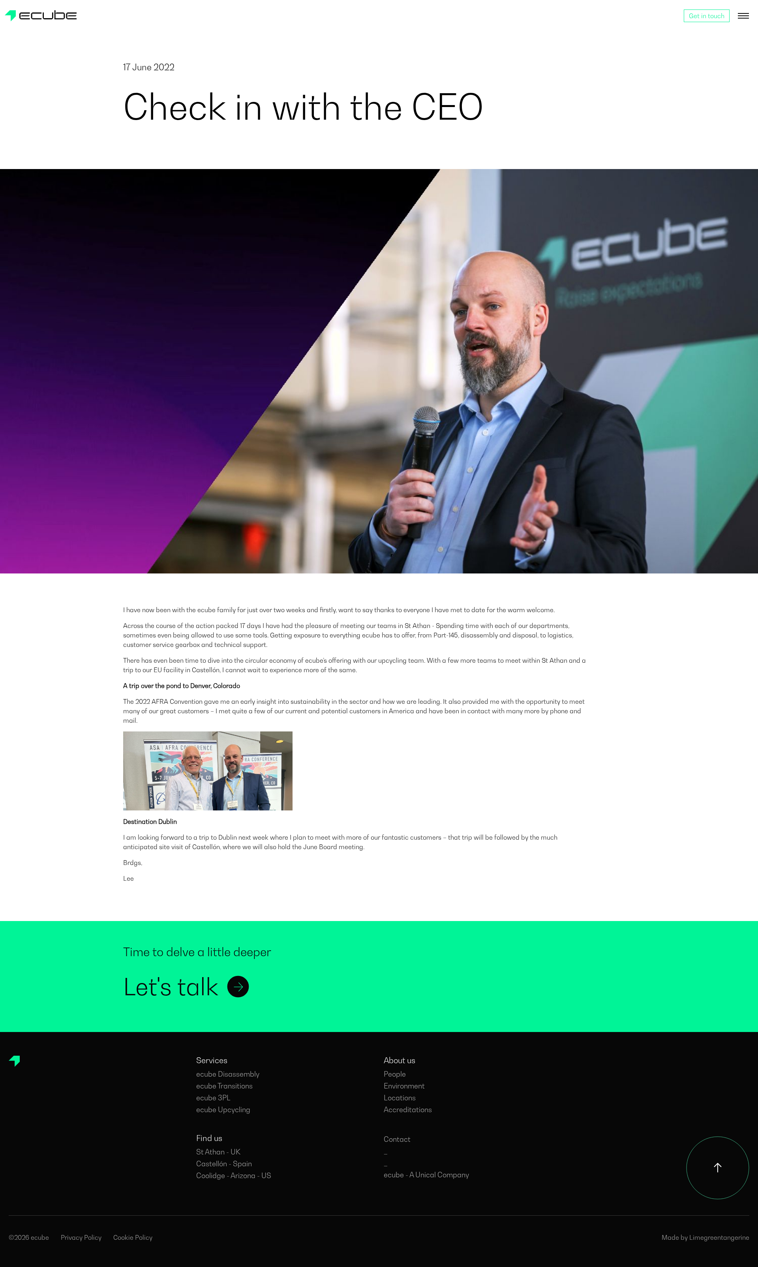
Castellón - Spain (224, 1164)
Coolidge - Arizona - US (233, 1175)
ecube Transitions (224, 1086)
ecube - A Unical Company (426, 1175)
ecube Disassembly (227, 1074)
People (395, 1074)
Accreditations (408, 1109)
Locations (400, 1098)
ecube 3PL (213, 1098)
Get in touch (706, 16)
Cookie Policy (132, 1237)
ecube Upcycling (223, 1109)
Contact (397, 1139)
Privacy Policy (81, 1237)
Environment (404, 1086)
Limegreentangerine (719, 1237)
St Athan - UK (218, 1152)
